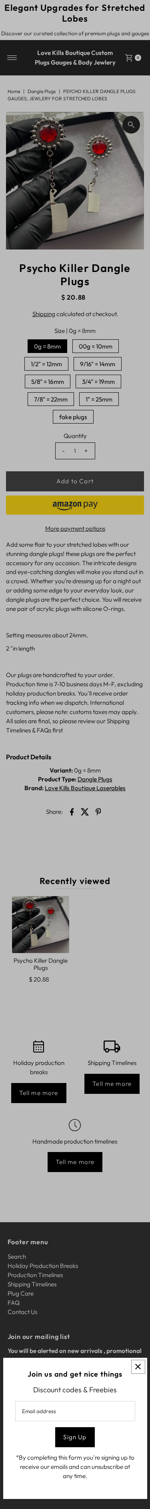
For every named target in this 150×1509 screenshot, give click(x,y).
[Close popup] (138, 1367)
